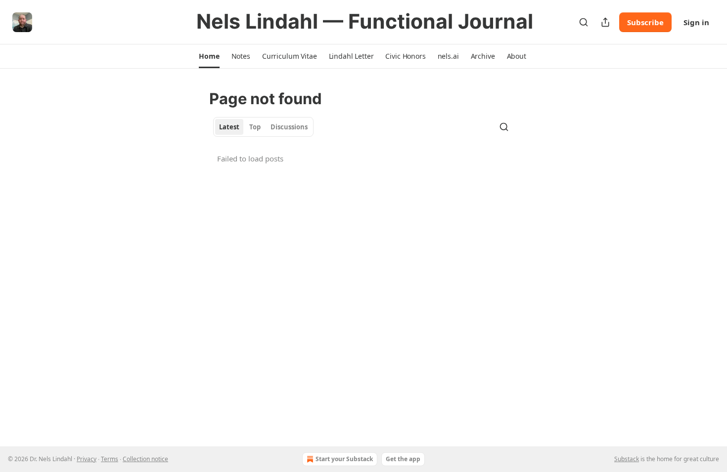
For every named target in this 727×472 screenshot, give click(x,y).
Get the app (403, 459)
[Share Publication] (605, 22)
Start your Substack (344, 459)
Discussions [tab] (289, 126)
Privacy (86, 459)
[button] (209, 56)
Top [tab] (255, 126)
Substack (626, 459)
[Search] (583, 22)
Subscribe (645, 22)
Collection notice (145, 459)
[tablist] (263, 127)
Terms (109, 459)
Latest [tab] (229, 126)
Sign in (696, 22)
